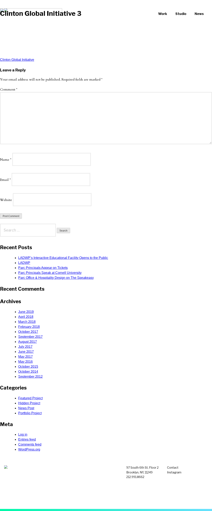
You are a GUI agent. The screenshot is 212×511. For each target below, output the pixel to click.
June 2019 (26, 312)
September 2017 (30, 336)
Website (6, 200)
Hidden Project (29, 403)
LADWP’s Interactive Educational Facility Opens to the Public (63, 258)
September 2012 (30, 376)
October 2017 (28, 331)
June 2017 (26, 351)
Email (5, 180)
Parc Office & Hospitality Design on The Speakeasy (56, 277)
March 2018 (27, 322)
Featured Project (30, 398)
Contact (172, 467)
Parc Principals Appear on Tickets (43, 268)
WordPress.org (29, 449)
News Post (26, 408)
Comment (8, 89)
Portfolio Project (30, 413)
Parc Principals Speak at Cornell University (50, 272)
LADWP (24, 263)
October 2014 (28, 371)
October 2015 (28, 366)
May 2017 (25, 356)
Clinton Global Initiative (17, 59)
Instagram (174, 472)
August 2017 (27, 341)
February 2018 (29, 326)
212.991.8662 (135, 477)
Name (5, 159)
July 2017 (25, 346)
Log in (22, 434)
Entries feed (27, 439)
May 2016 (25, 361)
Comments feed (29, 444)
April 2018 (25, 317)
